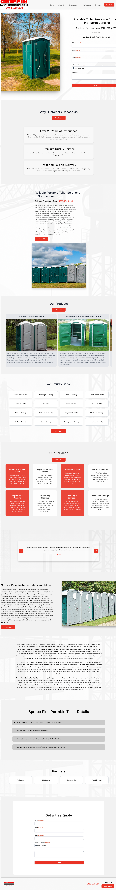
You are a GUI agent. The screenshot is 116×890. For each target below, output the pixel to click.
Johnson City (97, 404)
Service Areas (73, 5)
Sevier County (21, 404)
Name (39, 820)
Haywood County (71, 413)
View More (58, 431)
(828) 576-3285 (66, 201)
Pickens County (71, 395)
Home (52, 5)
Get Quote (58, 118)
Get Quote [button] (109, 5)
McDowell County (96, 413)
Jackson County (21, 422)
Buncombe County (20, 395)
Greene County (20, 413)
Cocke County (46, 422)
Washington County (46, 395)
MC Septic (46, 780)
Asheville (46, 404)
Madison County (97, 422)
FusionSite (20, 780)
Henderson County (97, 395)
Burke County (71, 404)
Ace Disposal (97, 780)
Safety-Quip (71, 780)
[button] (21, 551)
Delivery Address (42, 842)
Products (98, 5)
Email (39, 827)
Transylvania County (71, 422)
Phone (39, 835)
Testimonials (87, 5)
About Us (61, 5)
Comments (38, 850)
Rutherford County (46, 413)
